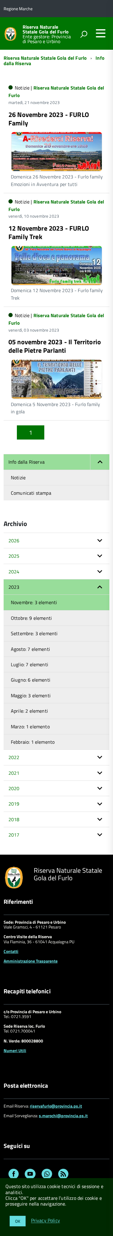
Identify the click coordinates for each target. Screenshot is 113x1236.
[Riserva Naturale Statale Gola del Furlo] (10, 33)
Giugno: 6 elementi (30, 679)
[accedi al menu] (100, 33)
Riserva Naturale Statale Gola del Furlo (46, 29)
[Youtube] (30, 1174)
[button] (99, 461)
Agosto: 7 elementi (30, 649)
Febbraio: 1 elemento (33, 742)
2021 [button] (14, 773)
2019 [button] (14, 803)
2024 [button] (14, 571)
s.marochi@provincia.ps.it (63, 1115)
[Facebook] (13, 1174)
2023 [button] (14, 587)
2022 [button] (14, 757)
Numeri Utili (15, 1050)
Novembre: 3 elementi (34, 602)
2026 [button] (14, 540)
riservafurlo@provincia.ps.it (56, 1106)
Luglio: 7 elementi (29, 664)
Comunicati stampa (31, 493)
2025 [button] (14, 556)
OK (17, 1221)
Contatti (11, 951)
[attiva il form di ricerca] (84, 34)
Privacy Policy (45, 1220)
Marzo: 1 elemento (30, 726)
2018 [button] (14, 819)
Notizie (18, 477)
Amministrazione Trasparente (31, 961)
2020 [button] (14, 788)
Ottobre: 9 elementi (31, 618)
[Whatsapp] (47, 1174)
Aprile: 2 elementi (29, 710)
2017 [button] (14, 834)
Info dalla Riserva (26, 461)
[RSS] (63, 1174)
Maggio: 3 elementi (31, 695)
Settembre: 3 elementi (34, 633)
